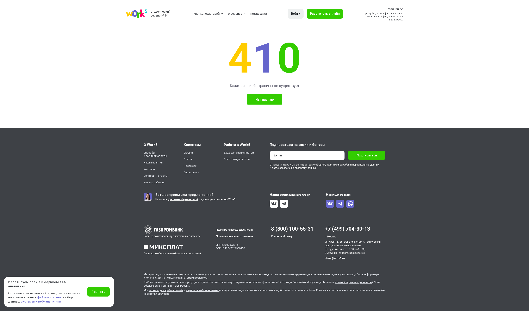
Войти (295, 13)
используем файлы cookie (166, 290)
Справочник (191, 172)
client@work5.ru (335, 258)
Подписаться (366, 155)
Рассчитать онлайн (325, 13)
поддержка (258, 13)
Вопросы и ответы (156, 175)
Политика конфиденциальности (234, 229)
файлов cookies (49, 297)
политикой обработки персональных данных (352, 164)
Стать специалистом (237, 159)
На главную (264, 99)
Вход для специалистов (239, 152)
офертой (320, 164)
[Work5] (137, 14)
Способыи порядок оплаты (155, 154)
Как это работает (155, 182)
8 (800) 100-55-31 (292, 229)
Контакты (150, 169)
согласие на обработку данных (297, 168)
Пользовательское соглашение (234, 236)
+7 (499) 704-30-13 (347, 229)
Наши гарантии (153, 162)
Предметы (190, 165)
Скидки (188, 152)
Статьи (188, 159)
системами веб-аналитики (41, 301)
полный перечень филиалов (353, 282)
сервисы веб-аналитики (202, 290)
